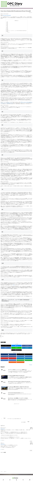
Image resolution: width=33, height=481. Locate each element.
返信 (31, 441)
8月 (7, 27)
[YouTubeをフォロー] (8, 358)
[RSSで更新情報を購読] (16, 362)
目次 (15, 20)
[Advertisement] (16, 409)
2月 (7, 22)
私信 (7, 31)
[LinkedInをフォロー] (24, 358)
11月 (7, 29)
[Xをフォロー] (24, 354)
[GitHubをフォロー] (8, 360)
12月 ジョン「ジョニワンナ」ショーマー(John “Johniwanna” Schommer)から (17, 30)
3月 (7, 23)
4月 (7, 24)
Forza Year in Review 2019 (7, 15)
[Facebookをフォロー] (8, 356)
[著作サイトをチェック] (8, 354)
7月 (7, 26)
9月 (7, 28)
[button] (16, 350)
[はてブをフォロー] (24, 356)
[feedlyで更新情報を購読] (24, 360)
